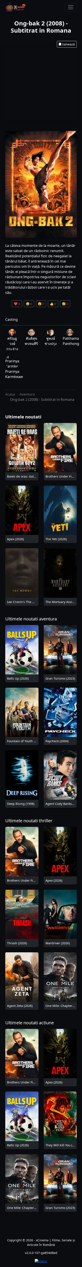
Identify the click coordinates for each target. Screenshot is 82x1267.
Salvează (68, 44)
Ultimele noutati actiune (29, 1023)
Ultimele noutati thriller (28, 821)
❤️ (17, 304)
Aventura (27, 394)
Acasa (10, 394)
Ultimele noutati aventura (31, 619)
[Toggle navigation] (71, 7)
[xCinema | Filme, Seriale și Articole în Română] (15, 7)
